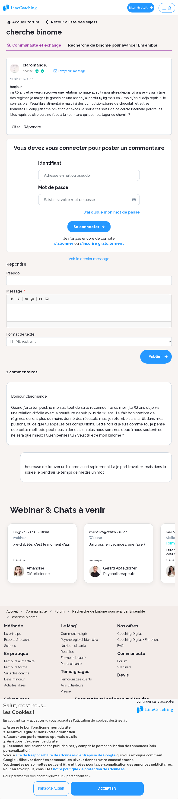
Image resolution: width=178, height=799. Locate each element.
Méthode (13, 625)
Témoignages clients (76, 679)
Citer (16, 127)
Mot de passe (53, 187)
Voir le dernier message (89, 259)
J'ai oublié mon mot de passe (112, 212)
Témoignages (75, 671)
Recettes (67, 652)
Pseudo (13, 273)
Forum (60, 611)
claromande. (35, 65)
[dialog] (89, 749)
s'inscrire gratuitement (102, 243)
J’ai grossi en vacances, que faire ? (117, 544)
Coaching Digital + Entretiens (138, 640)
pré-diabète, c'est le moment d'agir (42, 544)
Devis (123, 675)
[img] (134, 200)
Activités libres (15, 685)
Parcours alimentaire (19, 661)
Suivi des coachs (16, 673)
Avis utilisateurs (72, 685)
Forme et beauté (73, 658)
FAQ (120, 646)
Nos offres (127, 625)
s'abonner (63, 243)
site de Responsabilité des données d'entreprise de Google (66, 755)
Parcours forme (15, 667)
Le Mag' (69, 625)
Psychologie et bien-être (79, 640)
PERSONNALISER (51, 788)
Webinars (124, 667)
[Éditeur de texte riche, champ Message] (89, 312)
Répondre (32, 127)
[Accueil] (21, 7)
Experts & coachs (17, 640)
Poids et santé (71, 664)
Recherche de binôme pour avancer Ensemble (108, 611)
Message (14, 291)
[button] (12, 299)
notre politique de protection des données (88, 769)
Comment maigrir (74, 633)
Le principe (12, 633)
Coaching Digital (129, 633)
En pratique (16, 653)
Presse (66, 691)
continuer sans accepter (156, 701)
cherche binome (25, 617)
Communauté (36, 611)
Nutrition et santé (73, 646)
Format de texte (20, 334)
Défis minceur (14, 679)
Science (10, 646)
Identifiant (49, 163)
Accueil (12, 611)
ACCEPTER (107, 788)
